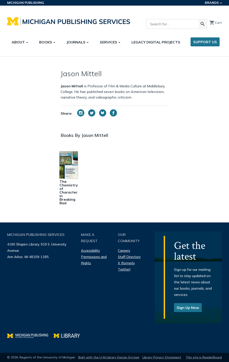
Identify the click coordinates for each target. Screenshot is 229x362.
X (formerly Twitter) (126, 266)
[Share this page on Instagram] (80, 112)
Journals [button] (76, 42)
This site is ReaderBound (204, 357)
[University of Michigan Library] (69, 335)
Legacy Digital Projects (155, 42)
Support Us (205, 42)
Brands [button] (212, 3)
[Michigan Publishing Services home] (68, 21)
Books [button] (46, 42)
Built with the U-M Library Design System (108, 357)
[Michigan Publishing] (30, 335)
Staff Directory (129, 257)
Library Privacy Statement (161, 357)
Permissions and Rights (94, 260)
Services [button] (109, 42)
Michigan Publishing (25, 3)
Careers (124, 250)
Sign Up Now (188, 307)
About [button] (19, 42)
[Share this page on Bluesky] (102, 112)
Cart (215, 22)
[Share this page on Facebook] (113, 112)
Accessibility (90, 250)
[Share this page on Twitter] (91, 112)
